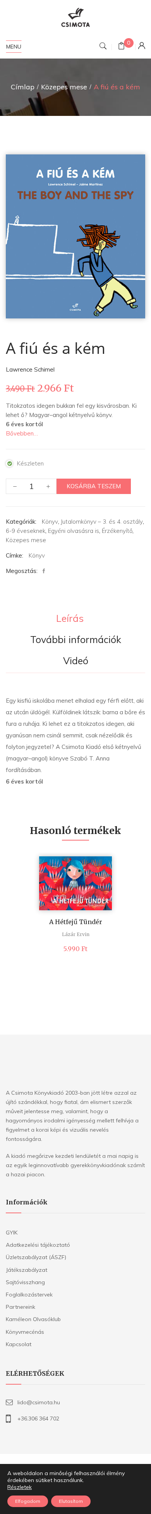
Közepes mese (64, 86)
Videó (75, 661)
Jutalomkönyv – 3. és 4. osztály (102, 521)
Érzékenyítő (117, 530)
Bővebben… (22, 433)
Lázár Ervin (75, 934)
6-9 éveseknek (25, 530)
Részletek (19, 1487)
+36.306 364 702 (38, 1418)
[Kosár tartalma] (121, 46)
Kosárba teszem (94, 486)
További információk (75, 640)
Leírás (70, 618)
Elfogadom (27, 1501)
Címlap (22, 86)
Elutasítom (71, 1501)
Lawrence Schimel (30, 369)
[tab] (70, 619)
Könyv (50, 521)
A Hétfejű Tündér (75, 922)
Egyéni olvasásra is (73, 530)
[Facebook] (45, 571)
